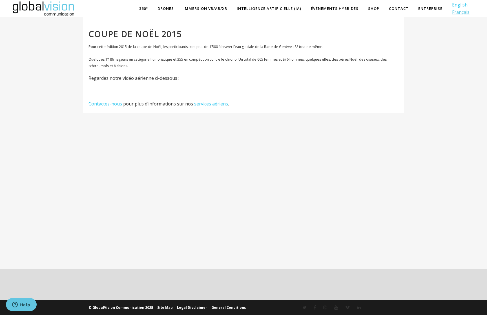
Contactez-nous (105, 104)
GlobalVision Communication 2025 (122, 307)
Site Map (165, 307)
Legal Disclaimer (192, 307)
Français (461, 12)
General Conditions (228, 307)
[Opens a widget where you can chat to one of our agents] (21, 305)
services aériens (211, 104)
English (460, 5)
